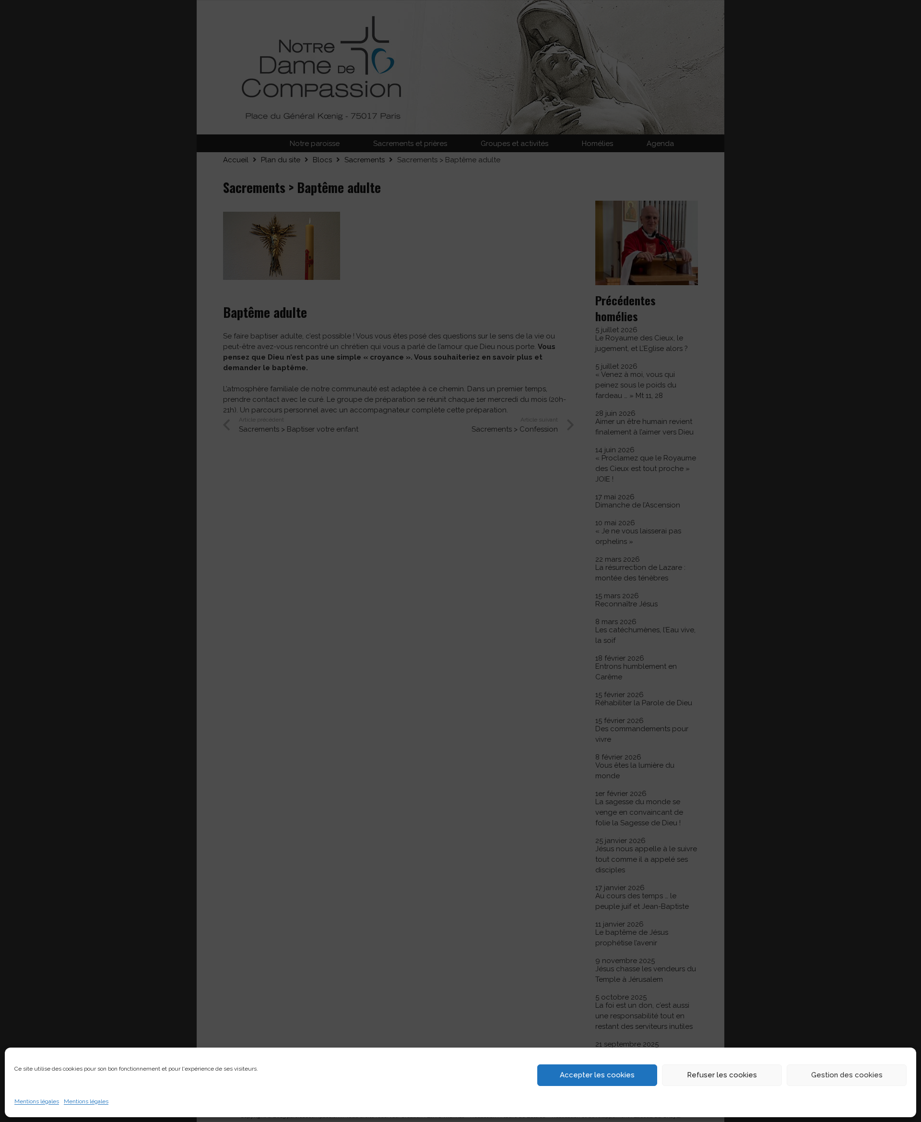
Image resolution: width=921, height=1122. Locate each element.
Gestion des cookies (847, 1075)
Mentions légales (36, 1101)
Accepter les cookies (597, 1075)
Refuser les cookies (722, 1075)
